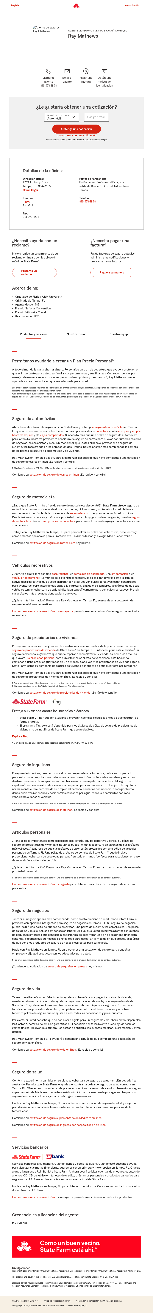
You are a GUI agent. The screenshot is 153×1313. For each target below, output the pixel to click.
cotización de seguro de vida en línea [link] (52, 1049)
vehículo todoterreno (25, 577)
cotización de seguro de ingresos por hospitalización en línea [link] (67, 1124)
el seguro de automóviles (108, 427)
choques (123, 431)
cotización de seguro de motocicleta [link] (52, 542)
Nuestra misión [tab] (76, 334)
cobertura (102, 431)
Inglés (26, 201)
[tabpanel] (76, 194)
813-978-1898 (87, 201)
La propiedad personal (41, 657)
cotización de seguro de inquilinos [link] (50, 809)
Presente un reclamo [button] (29, 272)
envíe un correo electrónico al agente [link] (46, 884)
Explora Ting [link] (20, 736)
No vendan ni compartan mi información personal (99, 1301)
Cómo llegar (30, 190)
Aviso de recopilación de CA (57, 1301)
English (15, 5)
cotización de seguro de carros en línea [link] (54, 474)
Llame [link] (16, 611)
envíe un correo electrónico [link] (40, 1197)
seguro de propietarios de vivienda (34, 650)
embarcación (119, 573)
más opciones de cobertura (58, 521)
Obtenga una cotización (76, 129)
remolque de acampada (89, 573)
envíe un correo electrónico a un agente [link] (48, 611)
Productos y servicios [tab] (33, 334)
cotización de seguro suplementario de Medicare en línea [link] (65, 1118)
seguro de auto (79, 513)
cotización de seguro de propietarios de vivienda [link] (59, 692)
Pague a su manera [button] (112, 272)
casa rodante (60, 573)
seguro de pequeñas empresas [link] (67, 966)
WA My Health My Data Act (25, 1301)
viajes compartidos (52, 435)
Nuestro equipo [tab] (119, 334)
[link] (67, 78)
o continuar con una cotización (76, 135)
